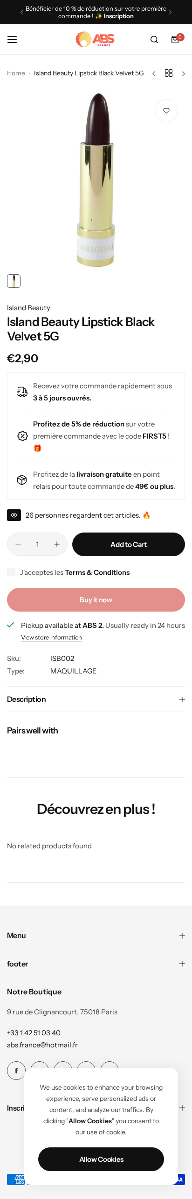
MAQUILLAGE (73, 670)
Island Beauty (28, 307)
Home (16, 73)
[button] (22, 12)
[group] (96, 181)
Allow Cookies (101, 1159)
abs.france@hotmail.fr (42, 1044)
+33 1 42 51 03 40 (34, 1032)
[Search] (154, 39)
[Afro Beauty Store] (96, 39)
